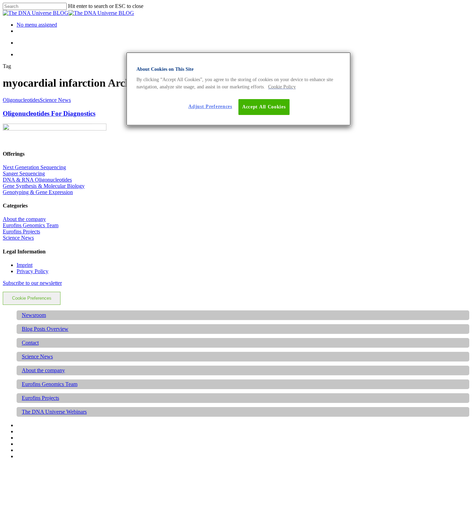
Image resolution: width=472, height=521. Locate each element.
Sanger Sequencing (24, 173)
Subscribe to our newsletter (32, 283)
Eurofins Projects (21, 231)
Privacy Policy (32, 271)
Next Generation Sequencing (34, 167)
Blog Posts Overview (45, 329)
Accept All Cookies (264, 106)
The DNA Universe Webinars (54, 412)
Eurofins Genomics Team (30, 225)
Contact (30, 343)
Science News (55, 100)
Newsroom (34, 315)
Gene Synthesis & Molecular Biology (44, 186)
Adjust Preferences (210, 106)
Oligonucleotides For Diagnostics (49, 113)
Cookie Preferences (31, 298)
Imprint (24, 265)
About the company (24, 219)
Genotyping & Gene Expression (38, 192)
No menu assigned (37, 25)
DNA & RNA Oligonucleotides (37, 180)
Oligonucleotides (21, 100)
